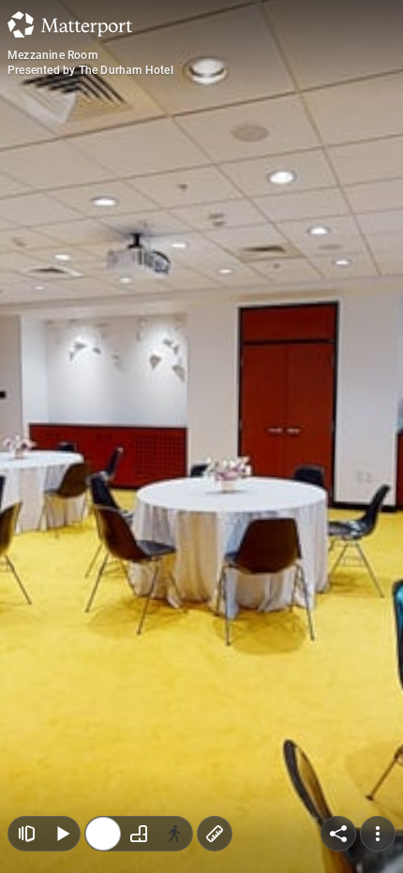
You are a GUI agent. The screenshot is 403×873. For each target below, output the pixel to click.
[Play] (62, 834)
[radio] (103, 834)
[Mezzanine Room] (201, 436)
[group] (138, 833)
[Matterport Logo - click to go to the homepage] (70, 24)
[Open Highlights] (26, 834)
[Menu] (378, 833)
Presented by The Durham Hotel (90, 70)
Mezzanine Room (52, 55)
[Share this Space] (338, 833)
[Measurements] (214, 833)
